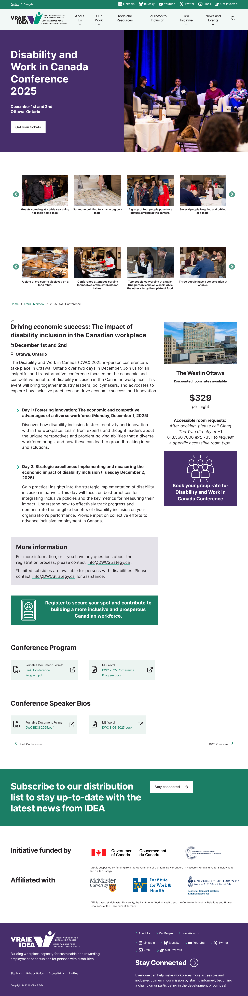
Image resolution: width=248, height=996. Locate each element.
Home (15, 304)
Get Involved (226, 4)
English (15, 4)
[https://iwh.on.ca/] (152, 885)
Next (232, 194)
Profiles (73, 973)
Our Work (99, 18)
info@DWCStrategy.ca (109, 562)
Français (28, 4)
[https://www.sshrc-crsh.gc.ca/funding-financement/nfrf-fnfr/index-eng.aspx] (202, 853)
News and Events (213, 18)
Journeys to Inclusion (158, 18)
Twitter (187, 4)
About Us (79, 18)
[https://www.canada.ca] (129, 853)
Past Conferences (31, 744)
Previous (16, 194)
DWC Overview (34, 304)
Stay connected (168, 787)
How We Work (190, 933)
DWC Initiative (186, 18)
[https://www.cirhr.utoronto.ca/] (213, 885)
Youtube (167, 4)
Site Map (16, 973)
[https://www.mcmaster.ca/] (103, 885)
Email (204, 4)
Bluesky (147, 4)
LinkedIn (126, 4)
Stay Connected (160, 963)
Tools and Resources (125, 18)
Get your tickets (28, 127)
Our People (166, 933)
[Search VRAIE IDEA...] (232, 19)
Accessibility (56, 973)
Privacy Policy (35, 973)
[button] (45, 190)
